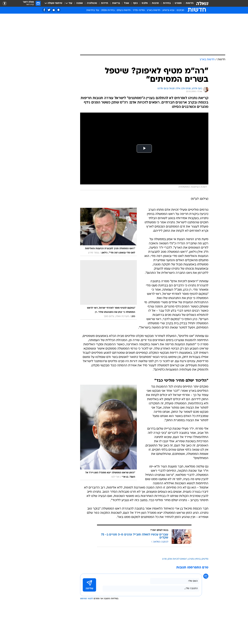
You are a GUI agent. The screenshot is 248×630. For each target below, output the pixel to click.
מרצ (164, 559)
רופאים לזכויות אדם (177, 559)
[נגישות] (5, 3)
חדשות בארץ (153, 10)
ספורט (178, 3)
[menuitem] (188, 3)
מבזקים (180, 10)
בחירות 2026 (108, 10)
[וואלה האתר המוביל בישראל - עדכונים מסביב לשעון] (202, 3)
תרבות (155, 3)
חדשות (190, 3)
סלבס (145, 3)
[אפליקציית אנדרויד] (58, 10)
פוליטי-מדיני (139, 10)
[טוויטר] (49, 10)
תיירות (104, 3)
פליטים (205, 559)
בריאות (116, 3)
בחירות (167, 3)
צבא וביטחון (168, 10)
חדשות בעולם (124, 10)
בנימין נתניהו (194, 559)
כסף (135, 3)
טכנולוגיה (92, 3)
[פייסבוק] (44, 10)
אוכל (126, 3)
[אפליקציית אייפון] (54, 10)
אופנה (79, 3)
